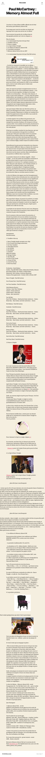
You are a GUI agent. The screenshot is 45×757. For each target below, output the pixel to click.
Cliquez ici (10, 448)
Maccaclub (22, 2)
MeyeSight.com (13, 744)
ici (31, 36)
